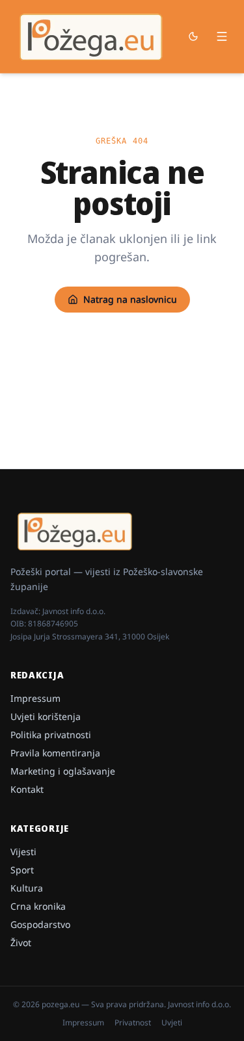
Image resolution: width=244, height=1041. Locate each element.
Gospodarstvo (40, 924)
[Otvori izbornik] (222, 36)
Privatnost (133, 1023)
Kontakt (27, 789)
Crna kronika (38, 906)
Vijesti (23, 851)
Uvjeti (171, 1023)
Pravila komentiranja (55, 753)
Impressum (35, 698)
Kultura (26, 888)
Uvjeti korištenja (45, 716)
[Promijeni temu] (193, 36)
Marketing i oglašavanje (62, 771)
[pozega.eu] (91, 37)
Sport (22, 870)
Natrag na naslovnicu (130, 299)
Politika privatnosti (50, 734)
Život (20, 942)
